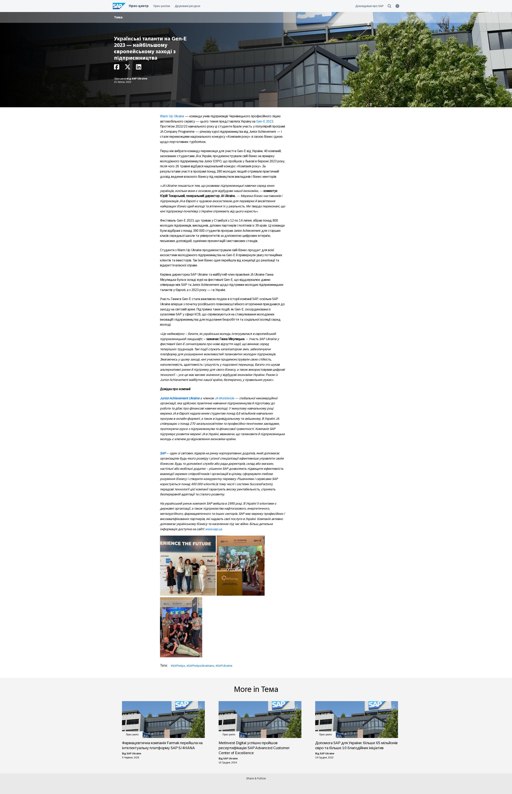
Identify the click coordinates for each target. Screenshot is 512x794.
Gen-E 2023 (264, 121)
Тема (118, 17)
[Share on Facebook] (116, 68)
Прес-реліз (120, 78)
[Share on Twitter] (128, 68)
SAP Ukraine (139, 78)
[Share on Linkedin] (138, 68)
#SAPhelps (178, 665)
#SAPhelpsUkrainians (200, 665)
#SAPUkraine (224, 665)
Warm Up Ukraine (172, 116)
